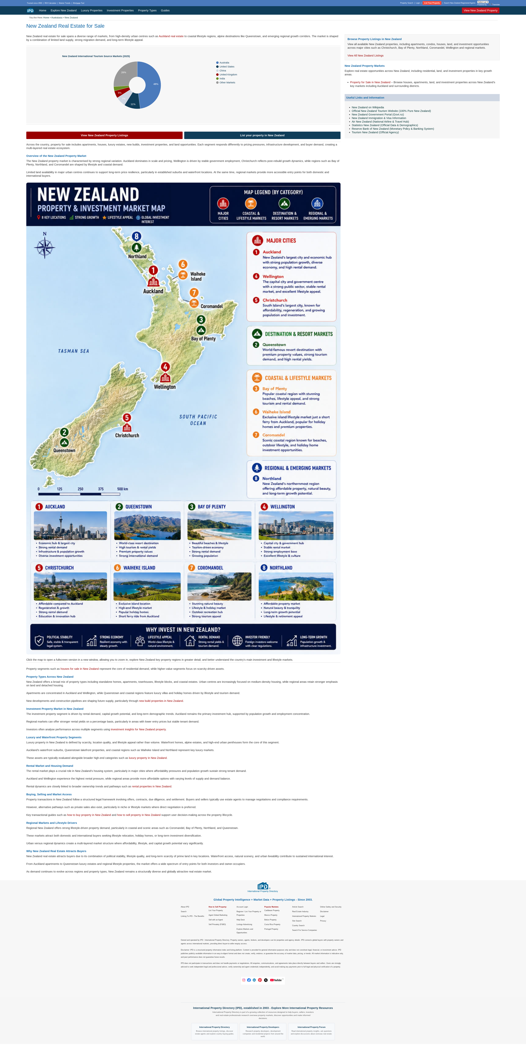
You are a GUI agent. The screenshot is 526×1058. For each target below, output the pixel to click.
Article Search (297, 907)
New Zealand (71, 17)
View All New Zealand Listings (366, 55)
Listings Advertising (244, 924)
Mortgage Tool (78, 3)
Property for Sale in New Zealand (370, 82)
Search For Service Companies (304, 930)
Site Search (296, 921)
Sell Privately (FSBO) (217, 924)
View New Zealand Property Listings (104, 135)
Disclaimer (324, 911)
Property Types (147, 10)
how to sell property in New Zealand (139, 814)
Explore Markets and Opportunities (245, 931)
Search (183, 911)
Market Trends (64, 3)
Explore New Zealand (64, 10)
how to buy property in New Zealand (89, 814)
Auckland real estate (171, 36)
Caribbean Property (272, 910)
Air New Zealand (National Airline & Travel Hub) (380, 121)
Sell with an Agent (216, 920)
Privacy (323, 921)
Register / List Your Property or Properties (249, 913)
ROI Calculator (50, 3)
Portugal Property (271, 929)
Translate (496, 5)
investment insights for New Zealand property (138, 729)
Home (42, 10)
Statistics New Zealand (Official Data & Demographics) (385, 125)
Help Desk (241, 920)
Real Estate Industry (300, 911)
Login (418, 3)
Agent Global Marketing (218, 915)
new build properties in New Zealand (161, 700)
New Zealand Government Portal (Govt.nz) (378, 114)
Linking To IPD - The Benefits (192, 916)
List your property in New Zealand (262, 135)
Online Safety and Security (330, 907)
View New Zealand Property (481, 10)
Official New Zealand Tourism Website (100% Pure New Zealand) (391, 110)
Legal (322, 916)
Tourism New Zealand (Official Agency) (375, 132)
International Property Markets (304, 916)
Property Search (406, 3)
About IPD (185, 907)
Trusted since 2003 (34, 3)
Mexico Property (270, 915)
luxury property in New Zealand (148, 757)
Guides (165, 10)
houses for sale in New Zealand (80, 668)
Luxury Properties (91, 10)
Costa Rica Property (272, 924)
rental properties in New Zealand (151, 786)
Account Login (242, 907)
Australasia (56, 17)
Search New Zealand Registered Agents (459, 3)
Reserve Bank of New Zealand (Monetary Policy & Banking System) (393, 128)
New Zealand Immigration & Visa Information (379, 118)
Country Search (298, 925)
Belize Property (270, 920)
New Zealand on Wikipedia (368, 107)
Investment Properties (120, 10)
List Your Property (432, 3)
